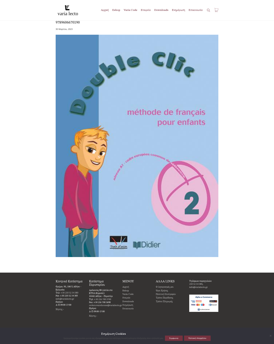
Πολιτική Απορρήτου (197, 338)
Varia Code (128, 294)
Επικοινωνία (128, 309)
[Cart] (216, 10)
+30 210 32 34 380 (69, 293)
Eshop (125, 291)
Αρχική (125, 287)
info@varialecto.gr (65, 299)
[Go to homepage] (68, 10)
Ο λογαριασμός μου (165, 287)
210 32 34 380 (195, 284)
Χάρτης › (60, 309)
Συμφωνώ (173, 338)
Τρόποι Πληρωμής (164, 301)
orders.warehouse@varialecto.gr (105, 305)
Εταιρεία (126, 298)
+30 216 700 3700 (102, 299)
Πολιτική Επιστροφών (166, 294)
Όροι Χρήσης (162, 291)
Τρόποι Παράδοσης (164, 298)
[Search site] (208, 10)
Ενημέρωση (127, 305)
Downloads (128, 301)
